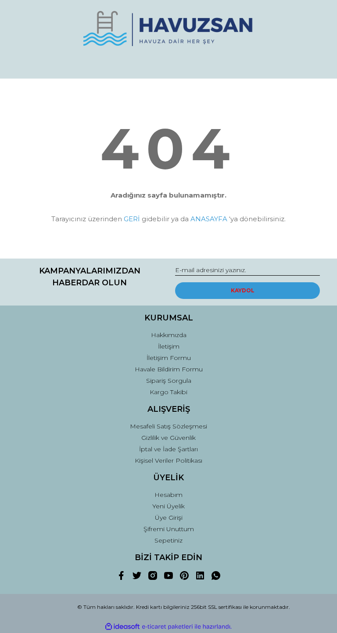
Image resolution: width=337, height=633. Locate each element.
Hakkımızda (168, 335)
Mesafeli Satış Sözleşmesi (168, 426)
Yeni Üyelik (168, 506)
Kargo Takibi (168, 392)
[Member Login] (168, 63)
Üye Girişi (169, 518)
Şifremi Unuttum (168, 529)
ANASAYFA (208, 219)
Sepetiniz (168, 540)
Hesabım (168, 495)
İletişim (168, 346)
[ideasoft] (122, 626)
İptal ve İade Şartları (168, 449)
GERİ (132, 219)
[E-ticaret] (167, 627)
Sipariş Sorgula (168, 381)
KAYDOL (243, 290)
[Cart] (309, 63)
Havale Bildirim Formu (169, 369)
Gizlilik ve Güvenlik (168, 438)
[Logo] (168, 28)
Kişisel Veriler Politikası (168, 460)
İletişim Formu (169, 358)
